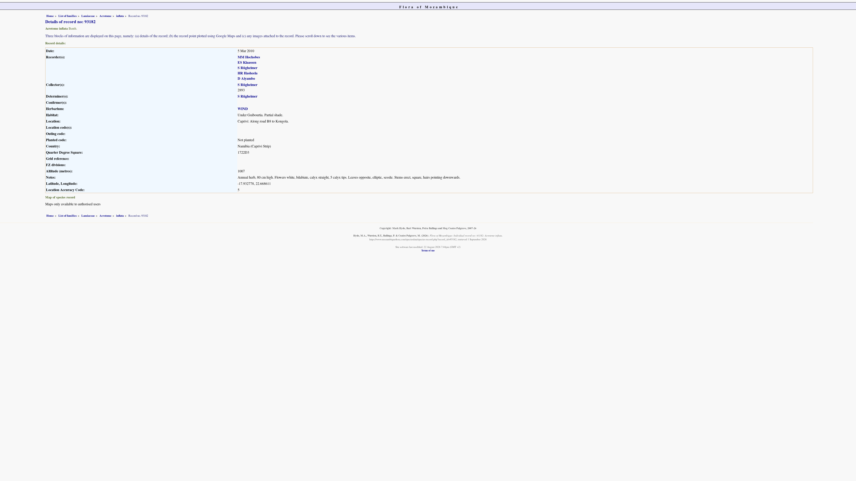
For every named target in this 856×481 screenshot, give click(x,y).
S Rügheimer (247, 67)
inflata (120, 16)
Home (50, 16)
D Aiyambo (246, 78)
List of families (67, 16)
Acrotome (105, 16)
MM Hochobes (249, 56)
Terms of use (428, 250)
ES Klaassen (247, 62)
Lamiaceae (88, 16)
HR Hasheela (247, 72)
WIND (243, 108)
